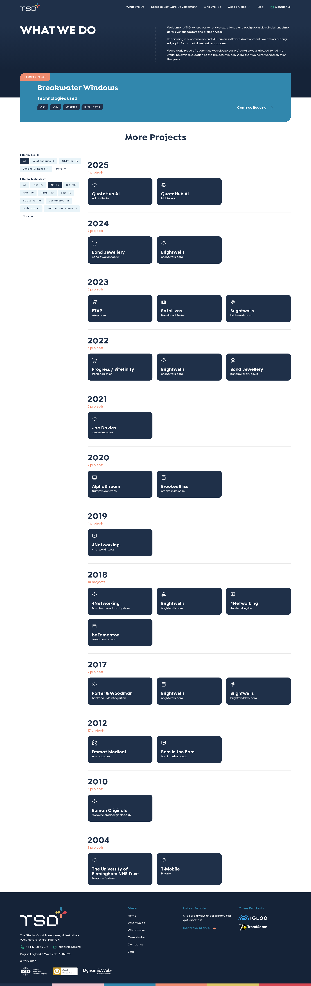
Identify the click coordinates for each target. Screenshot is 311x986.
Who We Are (212, 7)
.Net (38, 185)
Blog (260, 7)
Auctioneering (43, 161)
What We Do (135, 7)
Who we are (136, 930)
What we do (136, 923)
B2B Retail (70, 161)
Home (132, 915)
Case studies (137, 937)
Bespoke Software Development (174, 7)
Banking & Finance (36, 169)
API (55, 185)
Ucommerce (59, 201)
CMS (28, 193)
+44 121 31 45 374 (37, 947)
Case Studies (237, 7)
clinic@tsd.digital (69, 947)
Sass (66, 193)
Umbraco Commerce (62, 208)
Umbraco (31, 208)
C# (71, 185)
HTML (47, 193)
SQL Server (32, 201)
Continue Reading (251, 107)
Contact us (282, 7)
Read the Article (196, 928)
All (24, 161)
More (59, 169)
